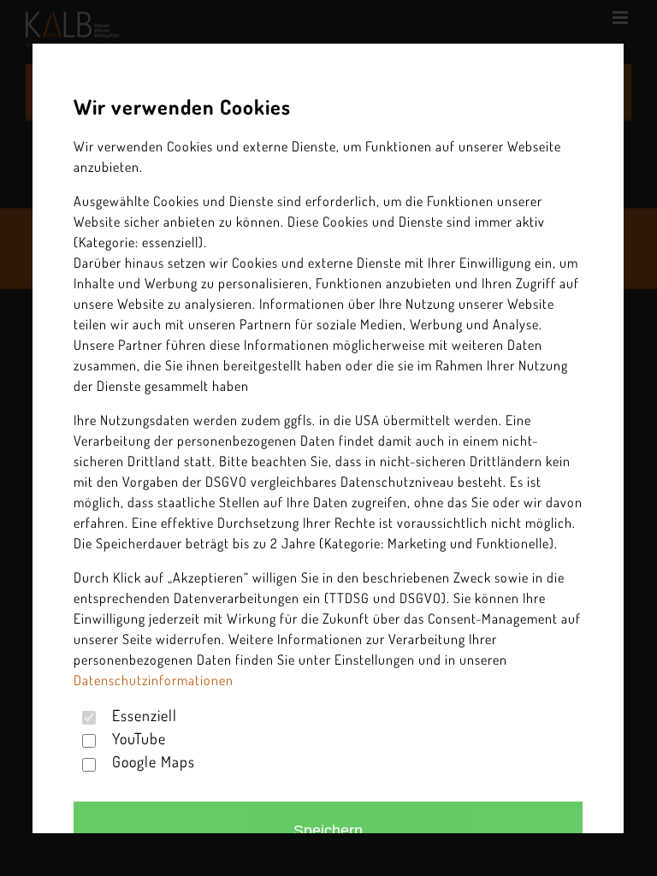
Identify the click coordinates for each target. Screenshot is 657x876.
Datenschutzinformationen (154, 680)
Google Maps (154, 762)
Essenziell (145, 715)
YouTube (140, 738)
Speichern (329, 830)
